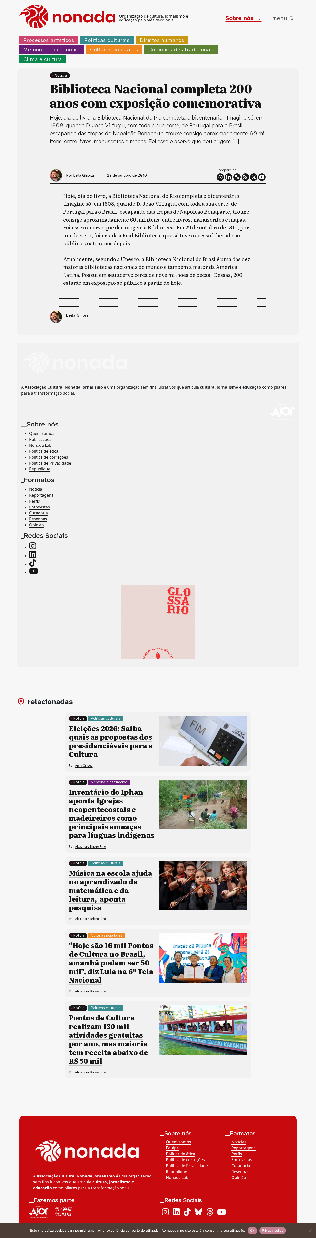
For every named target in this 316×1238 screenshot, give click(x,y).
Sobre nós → (243, 18)
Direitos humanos (162, 40)
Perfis (34, 501)
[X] (253, 177)
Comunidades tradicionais (181, 49)
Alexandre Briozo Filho (90, 846)
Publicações (40, 439)
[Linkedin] (228, 177)
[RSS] (245, 177)
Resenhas (38, 519)
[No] (309, 1230)
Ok (252, 1230)
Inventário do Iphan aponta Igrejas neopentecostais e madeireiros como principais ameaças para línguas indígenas (111, 813)
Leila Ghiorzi (83, 175)
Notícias (238, 1142)
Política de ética (43, 451)
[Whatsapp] (220, 177)
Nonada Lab (40, 445)
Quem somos (41, 433)
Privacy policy (273, 1230)
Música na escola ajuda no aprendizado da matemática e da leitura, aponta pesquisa (110, 890)
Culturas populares (114, 49)
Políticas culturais (106, 40)
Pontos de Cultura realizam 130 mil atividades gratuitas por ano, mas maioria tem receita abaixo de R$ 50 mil (108, 1039)
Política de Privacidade (50, 463)
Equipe (172, 1148)
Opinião (36, 525)
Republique (39, 469)
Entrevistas (39, 507)
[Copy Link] (237, 177)
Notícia (61, 75)
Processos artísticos (48, 40)
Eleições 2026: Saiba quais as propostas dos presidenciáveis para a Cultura (111, 741)
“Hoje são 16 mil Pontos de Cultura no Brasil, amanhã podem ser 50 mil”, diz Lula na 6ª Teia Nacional (111, 962)
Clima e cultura (42, 59)
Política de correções (48, 457)
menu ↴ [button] (283, 18)
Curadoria (38, 513)
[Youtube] (262, 177)
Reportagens (41, 495)
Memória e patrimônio (51, 49)
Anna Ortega (84, 765)
